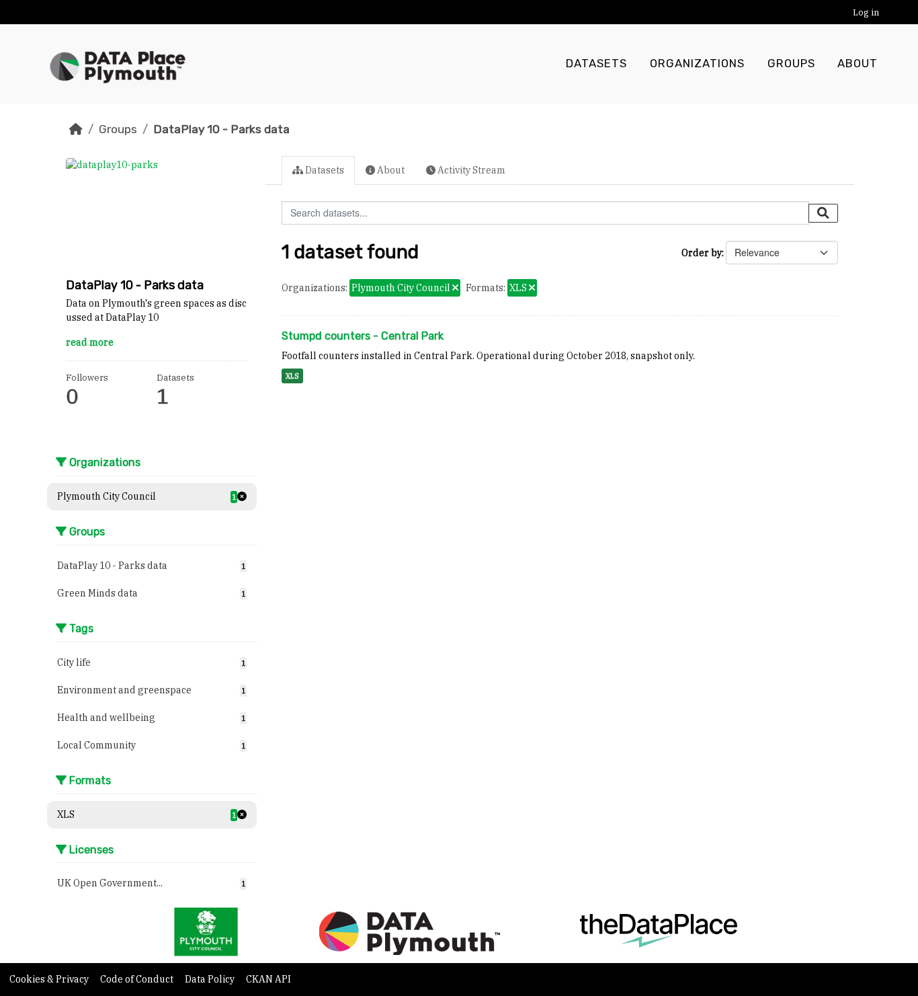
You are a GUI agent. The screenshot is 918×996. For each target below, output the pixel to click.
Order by (701, 253)
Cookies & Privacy (50, 979)
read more (90, 342)
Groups (791, 63)
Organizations (697, 63)
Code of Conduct (137, 979)
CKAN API (268, 979)
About (857, 63)
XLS (292, 376)
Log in (866, 12)
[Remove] (455, 288)
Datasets (596, 63)
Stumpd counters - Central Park (363, 336)
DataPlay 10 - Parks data (221, 129)
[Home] (76, 129)
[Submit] (823, 213)
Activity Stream (470, 170)
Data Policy (211, 979)
